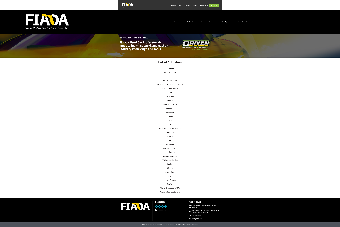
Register (176, 22)
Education (187, 5)
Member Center (176, 5)
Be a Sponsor (226, 22)
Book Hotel (190, 22)
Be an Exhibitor (243, 22)
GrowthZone (195, 224)
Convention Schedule (208, 22)
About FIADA (204, 5)
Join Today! (213, 5)
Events (195, 5)
